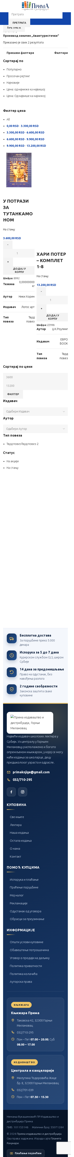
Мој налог (17, 895)
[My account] (66, 18)
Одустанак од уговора (25, 911)
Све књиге (17, 817)
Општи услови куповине (26, 942)
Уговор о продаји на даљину (30, 958)
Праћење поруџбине (24, 887)
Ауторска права (21, 981)
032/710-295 (22, 779)
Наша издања (19, 832)
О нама (15, 848)
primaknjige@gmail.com (31, 772)
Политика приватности (26, 966)
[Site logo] (35, 6)
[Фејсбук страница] (11, 791)
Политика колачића (23, 974)
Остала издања (21, 840)
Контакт (15, 856)
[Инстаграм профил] (22, 791)
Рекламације (19, 903)
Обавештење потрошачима (29, 950)
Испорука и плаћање (24, 879)
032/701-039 (25, 1090)
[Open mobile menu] (4, 18)
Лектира (16, 825)
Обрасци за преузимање (27, 919)
